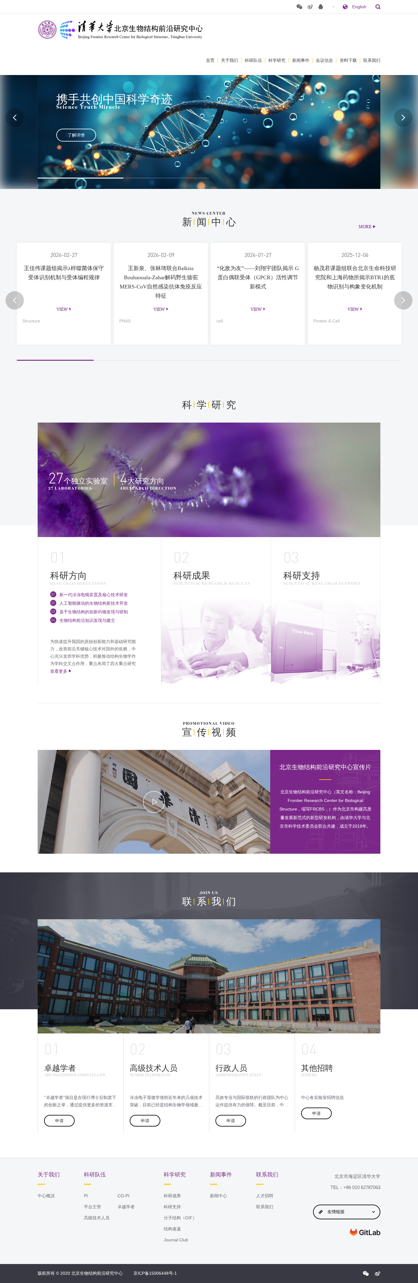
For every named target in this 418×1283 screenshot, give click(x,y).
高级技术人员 (97, 1217)
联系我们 (371, 60)
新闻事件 (300, 60)
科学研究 (277, 60)
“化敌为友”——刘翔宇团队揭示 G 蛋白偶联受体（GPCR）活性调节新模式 (257, 332)
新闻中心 (218, 1195)
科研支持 (172, 1206)
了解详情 (76, 135)
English (359, 6)
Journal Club (176, 1239)
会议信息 (324, 60)
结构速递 (172, 1228)
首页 (210, 60)
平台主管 (92, 1206)
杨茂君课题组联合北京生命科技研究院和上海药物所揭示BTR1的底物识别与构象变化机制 (354, 332)
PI (86, 1195)
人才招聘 (264, 1195)
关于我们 (229, 60)
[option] (209, 117)
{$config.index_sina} (377, 1273)
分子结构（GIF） (180, 1217)
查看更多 (58, 671)
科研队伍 (253, 60)
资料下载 (348, 60)
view (62, 309)
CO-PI (123, 1195)
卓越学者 (126, 1206)
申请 (59, 1120)
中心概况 (46, 1195)
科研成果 (172, 1195)
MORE (365, 226)
